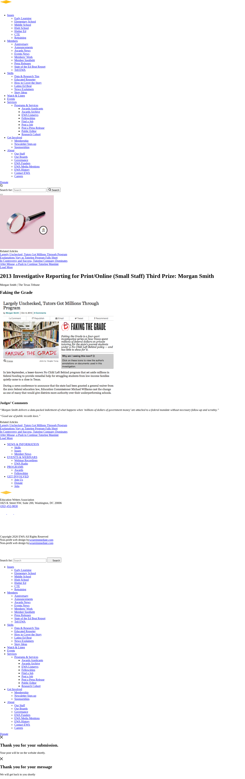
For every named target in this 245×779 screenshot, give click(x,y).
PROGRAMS (15, 466)
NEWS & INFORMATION (23, 444)
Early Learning (22, 18)
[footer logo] (16, 496)
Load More (6, 267)
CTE (17, 34)
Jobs (16, 486)
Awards (18, 470)
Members (12, 40)
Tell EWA (20, 69)
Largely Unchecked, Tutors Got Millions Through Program (33, 254)
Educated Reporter (25, 79)
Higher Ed (20, 31)
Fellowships (28, 118)
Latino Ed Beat (23, 86)
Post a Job (27, 124)
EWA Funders (22, 163)
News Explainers (24, 89)
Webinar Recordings (25, 460)
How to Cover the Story (28, 82)
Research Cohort (31, 134)
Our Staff (19, 153)
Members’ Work (23, 57)
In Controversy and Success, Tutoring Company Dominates (33, 260)
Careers (18, 176)
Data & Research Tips (26, 76)
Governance (21, 160)
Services (12, 102)
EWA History (22, 169)
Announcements (23, 47)
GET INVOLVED (18, 476)
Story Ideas (20, 92)
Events (11, 98)
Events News (21, 53)
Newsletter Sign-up (25, 143)
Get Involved (14, 137)
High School (21, 28)
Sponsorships (21, 147)
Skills (10, 73)
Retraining (20, 37)
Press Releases (22, 63)
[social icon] (3, 513)
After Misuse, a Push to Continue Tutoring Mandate (29, 264)
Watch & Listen (16, 95)
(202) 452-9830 (9, 506)
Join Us (18, 479)
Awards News (22, 50)
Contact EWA (22, 172)
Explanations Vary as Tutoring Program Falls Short (29, 257)
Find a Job (27, 121)
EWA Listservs (30, 115)
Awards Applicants (32, 108)
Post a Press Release (33, 127)
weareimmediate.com (41, 539)
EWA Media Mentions (27, 166)
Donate (4, 182)
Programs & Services (26, 105)
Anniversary (21, 44)
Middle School (22, 24)
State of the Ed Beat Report (29, 66)
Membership (21, 140)
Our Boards (21, 156)
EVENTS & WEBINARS (22, 457)
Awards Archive (31, 111)
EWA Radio (21, 463)
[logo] (16, 9)
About (10, 150)
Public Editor (29, 131)
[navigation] (1, 194)
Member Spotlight (24, 60)
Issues (10, 15)
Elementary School (25, 21)
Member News (22, 453)
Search (55, 190)
